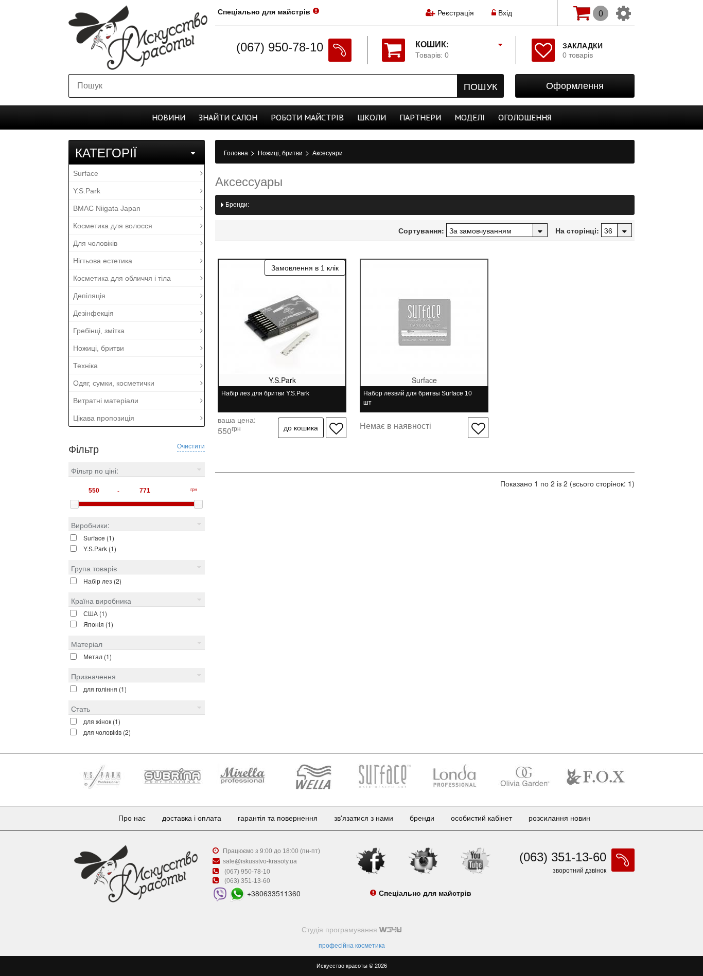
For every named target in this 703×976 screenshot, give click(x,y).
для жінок (101, 721)
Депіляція (89, 296)
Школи (371, 117)
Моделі (469, 117)
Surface (85, 173)
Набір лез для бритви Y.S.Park (265, 393)
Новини (168, 117)
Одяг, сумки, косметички (113, 383)
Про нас (132, 818)
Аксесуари (327, 153)
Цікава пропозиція (103, 418)
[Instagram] (423, 860)
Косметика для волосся (112, 226)
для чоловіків (107, 732)
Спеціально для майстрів (264, 12)
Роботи (307, 117)
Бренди (422, 818)
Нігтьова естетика (102, 261)
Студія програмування (340, 930)
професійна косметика (352, 945)
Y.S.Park (86, 191)
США (95, 613)
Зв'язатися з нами (363, 818)
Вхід (504, 13)
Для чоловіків (95, 243)
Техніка (85, 366)
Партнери (420, 117)
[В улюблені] (336, 428)
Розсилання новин (559, 818)
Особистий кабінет (481, 818)
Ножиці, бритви (98, 348)
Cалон (228, 117)
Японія (98, 624)
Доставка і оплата (191, 818)
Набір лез (102, 580)
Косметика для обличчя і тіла (122, 278)
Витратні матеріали (105, 400)
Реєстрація (455, 13)
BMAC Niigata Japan (106, 208)
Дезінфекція (93, 313)
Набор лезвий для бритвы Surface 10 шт (417, 398)
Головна (237, 153)
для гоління (105, 688)
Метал (97, 656)
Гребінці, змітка (99, 331)
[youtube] (475, 860)
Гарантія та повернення (278, 818)
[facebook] (371, 860)
